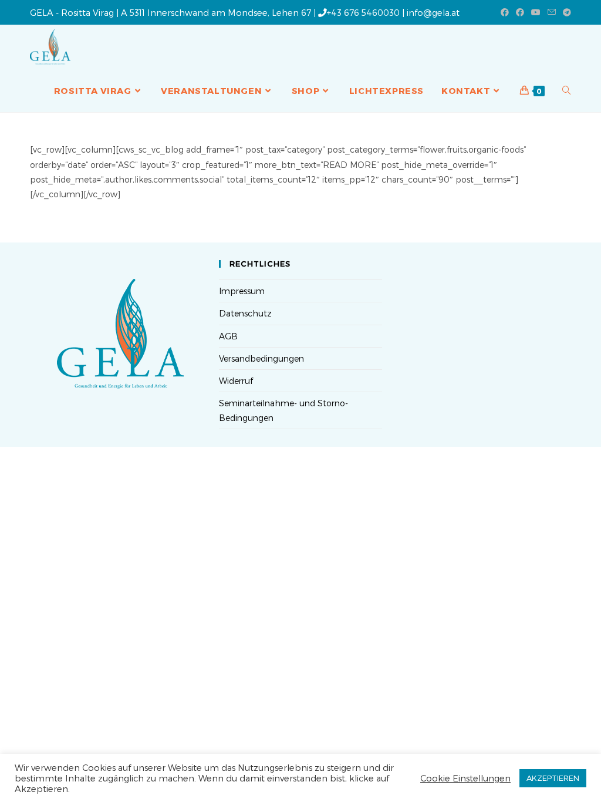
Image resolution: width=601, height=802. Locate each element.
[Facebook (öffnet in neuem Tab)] (504, 12)
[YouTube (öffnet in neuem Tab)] (536, 12)
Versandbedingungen (261, 358)
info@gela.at (433, 12)
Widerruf (236, 381)
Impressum (242, 291)
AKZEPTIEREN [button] (552, 778)
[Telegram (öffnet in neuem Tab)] (565, 12)
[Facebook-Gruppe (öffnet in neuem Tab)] (520, 12)
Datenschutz (245, 313)
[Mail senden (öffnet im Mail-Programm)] (551, 12)
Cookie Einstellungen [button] (465, 778)
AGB (228, 336)
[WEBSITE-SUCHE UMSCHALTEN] (566, 90)
